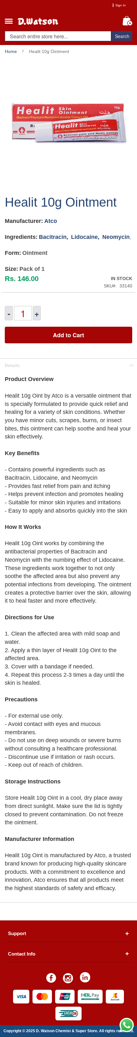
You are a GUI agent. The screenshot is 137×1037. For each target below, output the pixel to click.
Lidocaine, (86, 237)
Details (12, 365)
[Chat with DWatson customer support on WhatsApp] (126, 1030)
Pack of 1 (32, 269)
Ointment (34, 253)
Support (17, 933)
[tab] (68, 365)
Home (11, 51)
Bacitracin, (54, 237)
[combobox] (58, 36)
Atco (50, 221)
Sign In (120, 5)
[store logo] (45, 19)
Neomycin (116, 237)
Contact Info (21, 954)
